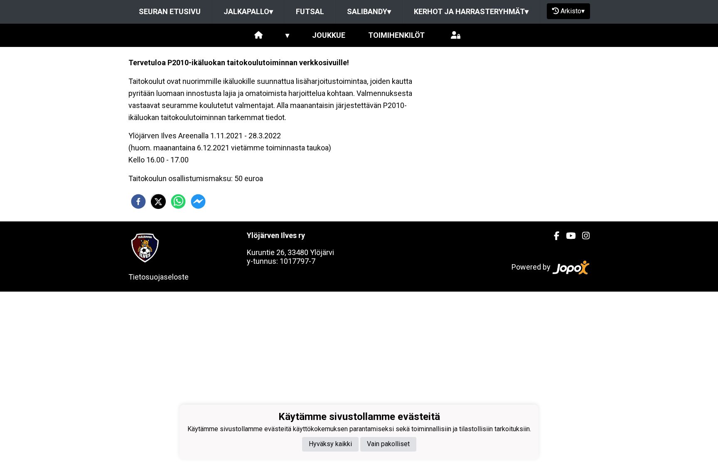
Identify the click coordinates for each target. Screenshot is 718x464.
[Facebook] (553, 236)
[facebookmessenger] (198, 201)
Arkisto (573, 11)
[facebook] (138, 201)
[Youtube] (567, 236)
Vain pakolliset (388, 444)
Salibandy (369, 11)
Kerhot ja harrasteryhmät (471, 11)
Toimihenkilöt (396, 35)
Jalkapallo (248, 11)
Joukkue (328, 35)
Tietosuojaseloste (158, 277)
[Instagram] (582, 236)
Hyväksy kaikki (330, 444)
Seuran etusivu (170, 11)
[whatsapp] (178, 201)
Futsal (310, 11)
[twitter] (158, 201)
